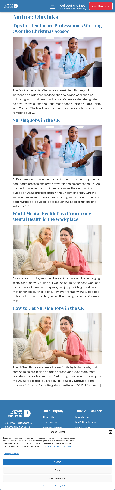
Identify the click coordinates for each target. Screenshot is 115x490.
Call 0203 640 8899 (72, 5)
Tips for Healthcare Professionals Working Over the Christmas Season (57, 28)
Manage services (11, 454)
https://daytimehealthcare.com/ (59, 446)
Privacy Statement (63, 486)
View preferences (57, 478)
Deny (57, 470)
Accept (57, 462)
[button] (110, 432)
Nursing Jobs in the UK (36, 120)
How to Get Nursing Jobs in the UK (48, 308)
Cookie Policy (48, 486)
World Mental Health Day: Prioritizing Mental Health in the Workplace (52, 216)
